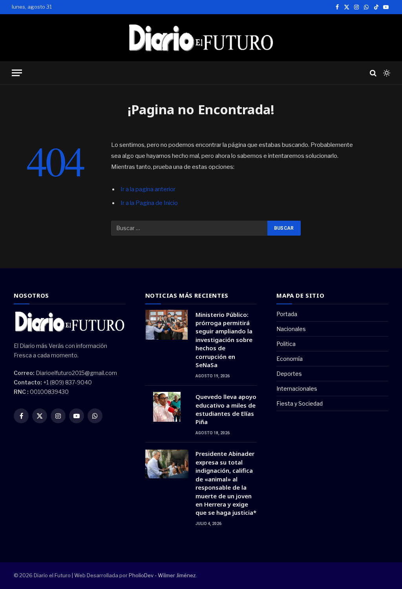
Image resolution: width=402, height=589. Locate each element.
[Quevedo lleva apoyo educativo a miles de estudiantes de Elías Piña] (166, 407)
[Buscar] (373, 73)
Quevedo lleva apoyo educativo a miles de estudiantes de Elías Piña (226, 409)
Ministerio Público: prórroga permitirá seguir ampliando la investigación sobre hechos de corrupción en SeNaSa (224, 340)
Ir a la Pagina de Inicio (149, 203)
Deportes (289, 373)
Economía (289, 358)
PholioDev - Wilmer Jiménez (162, 575)
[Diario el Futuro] (201, 37)
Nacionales (291, 329)
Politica (286, 343)
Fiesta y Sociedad (299, 403)
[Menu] (17, 73)
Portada (286, 314)
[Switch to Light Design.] (386, 73)
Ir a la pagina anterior (148, 189)
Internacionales (296, 388)
